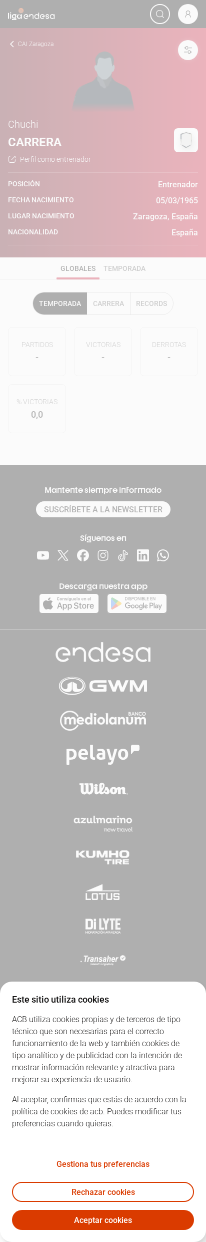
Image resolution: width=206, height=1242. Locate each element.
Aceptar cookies (103, 1220)
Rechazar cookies (103, 1192)
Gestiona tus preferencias (103, 1164)
